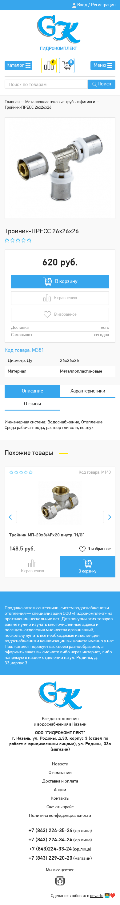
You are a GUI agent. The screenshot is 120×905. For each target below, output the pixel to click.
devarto (96, 896)
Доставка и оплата (60, 781)
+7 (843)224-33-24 (50, 849)
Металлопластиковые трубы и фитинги (60, 102)
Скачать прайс (60, 807)
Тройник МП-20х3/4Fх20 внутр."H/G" (46, 535)
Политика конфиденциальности (60, 815)
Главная (12, 102)
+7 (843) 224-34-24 (50, 840)
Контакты (60, 798)
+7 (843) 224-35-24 (50, 830)
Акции (60, 790)
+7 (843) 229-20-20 (50, 858)
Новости (60, 764)
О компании (60, 773)
